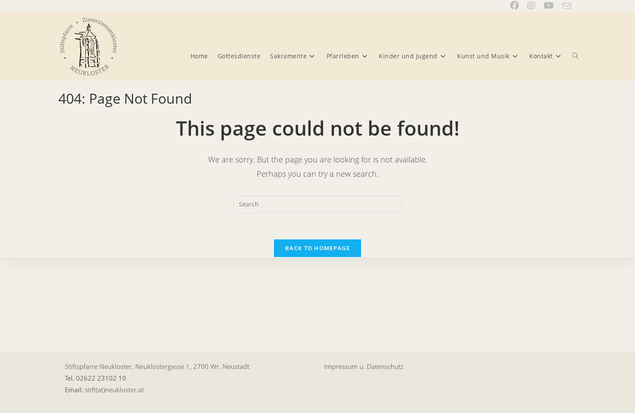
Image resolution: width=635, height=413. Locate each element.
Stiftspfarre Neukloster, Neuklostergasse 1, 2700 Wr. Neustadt (157, 366)
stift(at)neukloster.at (114, 389)
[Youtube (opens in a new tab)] (549, 5)
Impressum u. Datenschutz (363, 366)
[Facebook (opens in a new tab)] (514, 5)
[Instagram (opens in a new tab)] (531, 5)
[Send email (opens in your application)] (564, 6)
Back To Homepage (317, 248)
